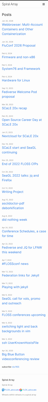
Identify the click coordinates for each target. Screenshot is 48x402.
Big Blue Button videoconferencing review (20, 356)
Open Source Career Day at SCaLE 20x (22, 122)
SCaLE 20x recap (14, 108)
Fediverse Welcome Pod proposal (19, 94)
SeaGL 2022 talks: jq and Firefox (20, 178)
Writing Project (12, 192)
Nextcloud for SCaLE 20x (20, 136)
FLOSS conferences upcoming (24, 315)
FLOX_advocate (11, 390)
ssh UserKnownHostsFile (20, 343)
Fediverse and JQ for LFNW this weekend (22, 250)
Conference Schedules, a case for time (24, 233)
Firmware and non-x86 (18, 57)
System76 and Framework (21, 69)
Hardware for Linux (16, 80)
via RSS (15, 366)
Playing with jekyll (15, 287)
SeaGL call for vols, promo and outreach (21, 301)
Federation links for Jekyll (20, 275)
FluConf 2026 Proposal (18, 45)
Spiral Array (10, 4)
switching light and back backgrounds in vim (20, 329)
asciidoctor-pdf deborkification (13, 206)
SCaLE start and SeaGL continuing (19, 150)
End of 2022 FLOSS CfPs (20, 164)
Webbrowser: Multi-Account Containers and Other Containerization (22, 29)
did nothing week (14, 220)
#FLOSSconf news (15, 264)
